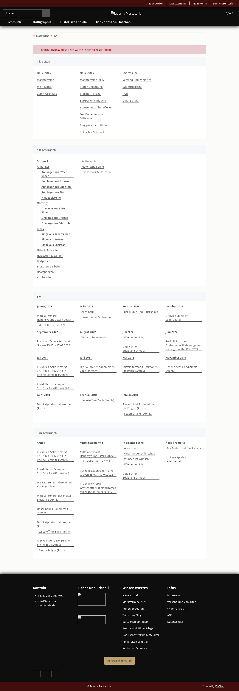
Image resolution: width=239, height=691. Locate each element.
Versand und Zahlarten (137, 80)
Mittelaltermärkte (91, 442)
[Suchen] (46, 13)
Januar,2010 (130, 395)
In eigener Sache (133, 442)
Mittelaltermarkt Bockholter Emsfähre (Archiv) (140, 369)
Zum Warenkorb (223, 3)
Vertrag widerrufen (119, 660)
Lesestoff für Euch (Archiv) (97, 400)
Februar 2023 (131, 306)
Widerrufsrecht (132, 86)
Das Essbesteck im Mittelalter (91, 116)
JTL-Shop (219, 686)
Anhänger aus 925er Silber (54, 174)
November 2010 (176, 357)
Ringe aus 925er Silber (55, 234)
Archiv (41, 442)
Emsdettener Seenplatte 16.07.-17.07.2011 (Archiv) (53, 386)
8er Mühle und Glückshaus (141, 312)
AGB (125, 93)
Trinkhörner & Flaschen (96, 172)
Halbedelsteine (51, 197)
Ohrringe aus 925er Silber (53, 210)
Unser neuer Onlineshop (96, 317)
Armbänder (44, 277)
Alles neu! (87, 312)
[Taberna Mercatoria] (126, 13)
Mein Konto (200, 3)
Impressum (130, 73)
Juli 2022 (128, 332)
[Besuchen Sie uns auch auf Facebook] (37, 674)
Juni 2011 (86, 357)
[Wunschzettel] (213, 13)
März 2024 (86, 306)
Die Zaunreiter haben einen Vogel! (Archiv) (97, 369)
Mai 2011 (128, 357)
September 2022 (47, 332)
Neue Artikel (155, 3)
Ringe (40, 228)
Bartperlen (43, 261)
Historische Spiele (92, 166)
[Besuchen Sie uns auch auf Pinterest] (46, 674)
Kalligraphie (89, 161)
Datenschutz (130, 100)
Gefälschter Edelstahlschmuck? (134, 348)
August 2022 (88, 332)
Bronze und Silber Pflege (95, 107)
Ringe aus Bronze (52, 239)
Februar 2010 (88, 395)
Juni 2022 (171, 332)
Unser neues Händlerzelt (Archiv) (181, 369)
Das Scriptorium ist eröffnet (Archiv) (54, 406)
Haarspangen (45, 272)
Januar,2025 (44, 306)
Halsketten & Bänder (50, 255)
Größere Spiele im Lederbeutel (177, 317)
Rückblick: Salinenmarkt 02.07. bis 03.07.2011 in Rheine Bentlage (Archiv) (52, 370)
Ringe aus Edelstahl (53, 245)
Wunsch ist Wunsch (93, 337)
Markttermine (178, 3)
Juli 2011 (42, 357)
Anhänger (43, 166)
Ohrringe (42, 203)
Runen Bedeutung (91, 86)
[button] (206, 13)
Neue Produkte (175, 442)
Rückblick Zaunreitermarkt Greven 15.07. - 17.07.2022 (53, 343)
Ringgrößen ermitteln (93, 125)
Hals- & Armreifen (48, 250)
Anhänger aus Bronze (55, 181)
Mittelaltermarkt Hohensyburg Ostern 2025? (54, 317)
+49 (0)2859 (50, 595)
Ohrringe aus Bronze (54, 218)
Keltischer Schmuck (92, 132)
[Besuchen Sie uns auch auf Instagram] (55, 674)
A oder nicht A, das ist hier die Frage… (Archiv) (139, 406)
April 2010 (43, 395)
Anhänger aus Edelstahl (56, 187)
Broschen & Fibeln (48, 266)
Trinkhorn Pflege (90, 93)
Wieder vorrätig (134, 337)
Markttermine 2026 (92, 80)
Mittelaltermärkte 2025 (52, 325)
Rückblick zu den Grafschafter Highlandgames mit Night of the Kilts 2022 (184, 345)
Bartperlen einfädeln (93, 100)
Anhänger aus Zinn (53, 192)
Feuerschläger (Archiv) (138, 413)
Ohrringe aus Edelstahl (56, 223)
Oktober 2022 (174, 306)
